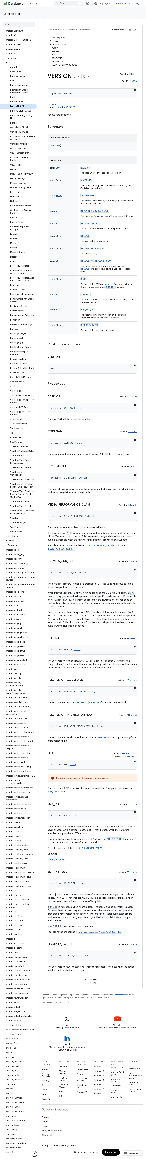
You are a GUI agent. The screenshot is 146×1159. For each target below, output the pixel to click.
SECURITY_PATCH (89, 325)
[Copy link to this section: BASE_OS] (63, 396)
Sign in (139, 3)
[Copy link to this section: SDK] (56, 753)
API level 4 (132, 431)
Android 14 (99, 1080)
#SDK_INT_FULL (56, 859)
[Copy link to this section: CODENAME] (67, 431)
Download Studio (115, 1091)
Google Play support (134, 1083)
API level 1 (132, 74)
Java (134, 81)
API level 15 (132, 757)
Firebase (46, 1126)
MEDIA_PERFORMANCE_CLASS (94, 211)
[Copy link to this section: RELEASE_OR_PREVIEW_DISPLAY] (95, 715)
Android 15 (99, 1075)
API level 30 (132, 680)
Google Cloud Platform (52, 1130)
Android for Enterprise (47, 1075)
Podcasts (46, 1099)
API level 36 (132, 872)
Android (45, 1069)
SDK (83, 279)
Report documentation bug (135, 1075)
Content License (121, 995)
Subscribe (111, 1152)
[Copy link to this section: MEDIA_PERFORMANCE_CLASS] (93, 505)
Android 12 (99, 1089)
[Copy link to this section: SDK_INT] (62, 804)
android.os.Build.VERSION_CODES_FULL (100, 932)
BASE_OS (85, 167)
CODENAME (86, 180)
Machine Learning (63, 1072)
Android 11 (99, 1093)
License (54, 1145)
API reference (12, 14)
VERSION (55, 145)
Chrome (45, 1121)
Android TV (82, 1092)
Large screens (83, 1069)
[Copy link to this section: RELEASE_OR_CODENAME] (86, 680)
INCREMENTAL (87, 195)
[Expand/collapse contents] (64, 37)
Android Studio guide (118, 1073)
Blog (44, 1094)
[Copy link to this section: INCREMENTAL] (71, 466)
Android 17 (99, 1066)
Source (45, 1085)
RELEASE (85, 236)
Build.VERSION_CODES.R (61, 549)
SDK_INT (110, 287)
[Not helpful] (134, 30)
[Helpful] (130, 30)
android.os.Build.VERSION (63, 107)
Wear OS (81, 1074)
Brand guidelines (69, 1145)
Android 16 (99, 1071)
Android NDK (117, 1097)
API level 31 (132, 505)
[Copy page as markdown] (84, 76)
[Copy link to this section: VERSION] (63, 357)
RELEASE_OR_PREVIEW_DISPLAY (96, 261)
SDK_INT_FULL (88, 309)
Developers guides (116, 1080)
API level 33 (132, 715)
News (44, 1089)
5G (60, 1096)
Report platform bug (134, 1067)
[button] (18, 31)
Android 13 (99, 1084)
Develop (71, 30)
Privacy (62, 1091)
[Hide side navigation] (34, 1154)
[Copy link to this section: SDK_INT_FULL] (70, 872)
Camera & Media (63, 1085)
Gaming (63, 1066)
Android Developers (56, 30)
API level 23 (132, 397)
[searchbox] (19, 24)
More (32, 3)
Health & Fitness (63, 1079)
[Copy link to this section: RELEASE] (62, 638)
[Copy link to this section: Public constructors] (83, 344)
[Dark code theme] (135, 90)
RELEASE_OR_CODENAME (92, 248)
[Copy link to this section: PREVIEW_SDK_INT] (76, 561)
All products (47, 1135)
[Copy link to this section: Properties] (68, 384)
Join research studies (135, 1090)
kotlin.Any (52, 104)
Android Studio (123, 3)
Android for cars (82, 1086)
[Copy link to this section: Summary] (66, 127)
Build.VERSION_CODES (100, 545)
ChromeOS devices (82, 1079)
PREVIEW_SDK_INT (90, 223)
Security (45, 1080)
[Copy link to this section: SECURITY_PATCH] (74, 944)
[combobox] (68, 3)
